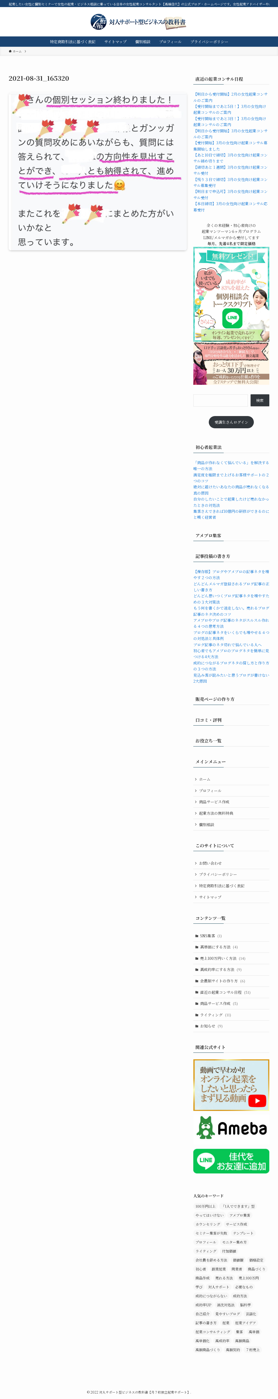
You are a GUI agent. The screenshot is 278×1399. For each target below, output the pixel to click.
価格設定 (256, 1260)
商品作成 (202, 1278)
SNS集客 (211, 935)
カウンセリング (207, 1224)
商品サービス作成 (214, 801)
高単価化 (202, 1340)
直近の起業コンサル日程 (225, 992)
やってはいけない (209, 1215)
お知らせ (211, 1026)
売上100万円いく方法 (222, 958)
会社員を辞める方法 (211, 1260)
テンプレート (243, 1233)
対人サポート (218, 1286)
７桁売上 (253, 1349)
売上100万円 (249, 1278)
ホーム (204, 779)
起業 (225, 1322)
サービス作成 (236, 1224)
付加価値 (229, 1251)
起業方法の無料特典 (216, 813)
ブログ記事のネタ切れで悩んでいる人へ (227, 644)
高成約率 (222, 1340)
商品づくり (257, 1269)
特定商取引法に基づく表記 (222, 885)
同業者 (237, 1269)
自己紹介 (202, 1313)
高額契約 (233, 1349)
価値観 (238, 1260)
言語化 (251, 1313)
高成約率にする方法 (221, 969)
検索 (260, 400)
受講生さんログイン (231, 422)
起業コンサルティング (212, 1331)
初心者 (200, 1269)
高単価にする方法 (219, 947)
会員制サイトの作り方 (222, 980)
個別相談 (206, 824)
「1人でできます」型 (238, 1206)
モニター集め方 (234, 1242)
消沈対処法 (226, 1304)
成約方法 (240, 1295)
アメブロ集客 (239, 1215)
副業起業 (219, 1269)
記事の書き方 (206, 1322)
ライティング (215, 1014)
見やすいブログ (227, 1313)
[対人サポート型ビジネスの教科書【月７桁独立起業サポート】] (139, 22)
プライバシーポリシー (218, 874)
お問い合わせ (210, 863)
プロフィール (210, 790)
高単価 (254, 1331)
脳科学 (245, 1304)
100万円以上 (205, 1206)
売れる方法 (224, 1278)
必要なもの (244, 1286)
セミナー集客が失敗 (211, 1233)
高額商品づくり (207, 1349)
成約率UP (203, 1304)
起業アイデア (245, 1322)
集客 (239, 1331)
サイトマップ (210, 897)
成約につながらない (211, 1295)
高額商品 (242, 1340)
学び (199, 1286)
